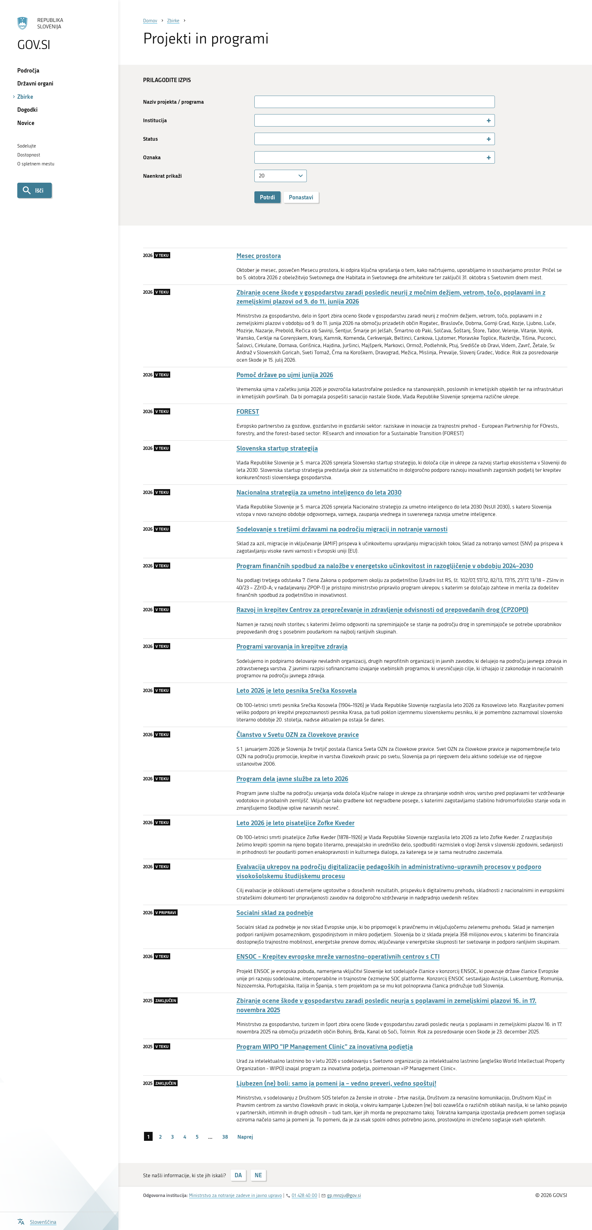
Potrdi (267, 197)
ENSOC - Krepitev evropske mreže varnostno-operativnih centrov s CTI (338, 956)
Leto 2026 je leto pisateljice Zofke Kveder (295, 822)
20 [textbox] (262, 175)
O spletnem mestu (35, 164)
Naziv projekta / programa (173, 101)
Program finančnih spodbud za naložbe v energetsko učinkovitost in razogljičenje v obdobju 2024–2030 (384, 565)
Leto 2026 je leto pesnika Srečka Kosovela (296, 690)
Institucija (155, 120)
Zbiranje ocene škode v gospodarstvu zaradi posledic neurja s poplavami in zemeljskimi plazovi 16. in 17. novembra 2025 (386, 1005)
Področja (28, 70)
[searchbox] (259, 120)
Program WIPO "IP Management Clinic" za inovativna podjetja (324, 1046)
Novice (26, 123)
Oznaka (152, 157)
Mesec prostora (258, 255)
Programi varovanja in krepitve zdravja (291, 646)
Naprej (245, 1136)
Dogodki (27, 110)
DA (238, 1175)
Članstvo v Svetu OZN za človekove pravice (297, 734)
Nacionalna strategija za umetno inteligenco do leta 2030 (318, 492)
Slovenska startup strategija (277, 448)
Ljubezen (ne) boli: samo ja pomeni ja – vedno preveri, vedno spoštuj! (336, 1083)
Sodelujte (26, 146)
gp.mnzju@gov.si (344, 1195)
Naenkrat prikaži (162, 175)
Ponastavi (301, 197)
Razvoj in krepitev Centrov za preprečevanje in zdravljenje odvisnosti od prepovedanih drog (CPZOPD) (382, 609)
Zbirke (25, 97)
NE (258, 1175)
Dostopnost (28, 155)
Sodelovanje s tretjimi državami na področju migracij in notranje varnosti (342, 529)
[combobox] (374, 120)
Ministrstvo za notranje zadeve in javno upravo (235, 1195)
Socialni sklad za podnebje (274, 912)
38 (225, 1136)
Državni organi (35, 83)
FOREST (247, 411)
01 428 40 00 (304, 1195)
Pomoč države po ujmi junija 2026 (284, 374)
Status (150, 138)
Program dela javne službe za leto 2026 (292, 778)
